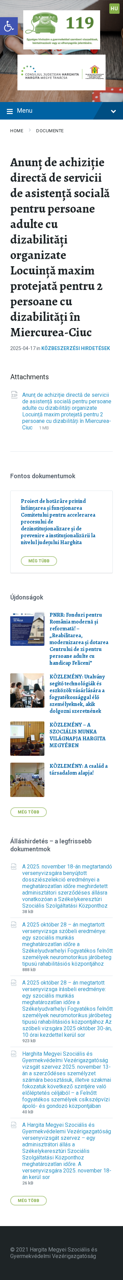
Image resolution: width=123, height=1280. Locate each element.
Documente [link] (50, 130)
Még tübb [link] (39, 561)
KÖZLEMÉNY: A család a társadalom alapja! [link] (79, 769)
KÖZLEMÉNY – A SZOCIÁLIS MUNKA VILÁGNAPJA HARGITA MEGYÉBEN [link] (78, 735)
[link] (9, 26)
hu (114, 8)
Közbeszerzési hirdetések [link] (75, 348)
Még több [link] (28, 812)
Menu (24, 110)
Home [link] (16, 130)
